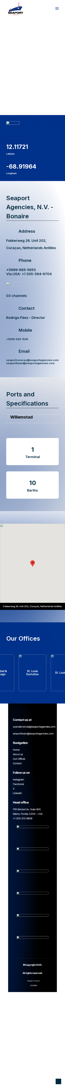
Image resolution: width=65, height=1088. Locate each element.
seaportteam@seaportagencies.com (30, 363)
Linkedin (17, 793)
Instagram (18, 779)
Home (16, 749)
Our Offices (19, 758)
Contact (17, 763)
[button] (57, 8)
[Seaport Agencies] (15, 8)
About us (18, 754)
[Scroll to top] (58, 1081)
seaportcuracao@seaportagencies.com (32, 360)
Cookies (33, 985)
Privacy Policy (33, 981)
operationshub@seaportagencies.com (34, 726)
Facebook (18, 784)
